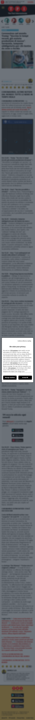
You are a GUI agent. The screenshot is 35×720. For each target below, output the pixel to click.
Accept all (25, 377)
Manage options (10, 377)
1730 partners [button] (14, 350)
